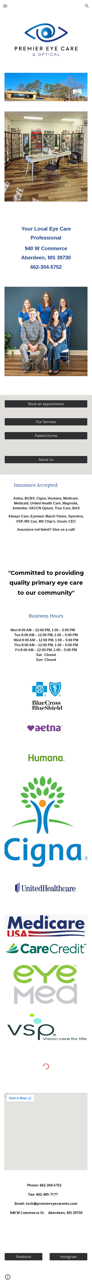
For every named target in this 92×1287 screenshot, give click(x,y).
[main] (46, 244)
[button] (5, 6)
